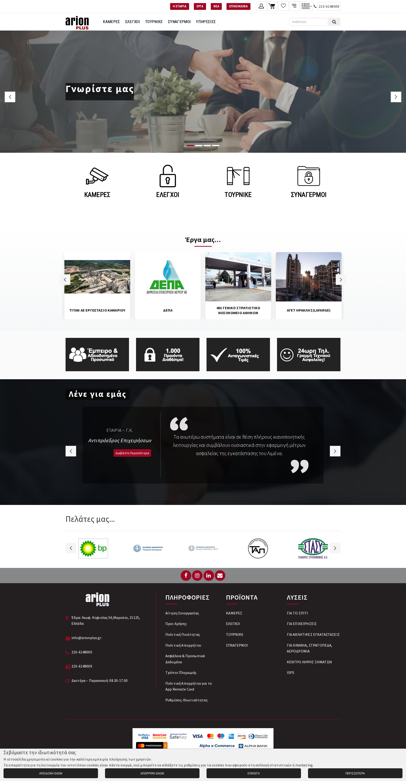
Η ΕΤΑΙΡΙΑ (179, 6)
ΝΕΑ (216, 6)
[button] (10, 97)
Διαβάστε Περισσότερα (132, 453)
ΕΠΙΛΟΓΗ (254, 773)
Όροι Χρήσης (176, 623)
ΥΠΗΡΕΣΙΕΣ (206, 21)
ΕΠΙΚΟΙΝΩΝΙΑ (238, 6)
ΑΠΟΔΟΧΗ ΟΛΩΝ (50, 773)
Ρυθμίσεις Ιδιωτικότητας (186, 700)
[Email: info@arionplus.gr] (220, 575)
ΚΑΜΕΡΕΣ (111, 21)
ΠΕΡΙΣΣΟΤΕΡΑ (355, 773)
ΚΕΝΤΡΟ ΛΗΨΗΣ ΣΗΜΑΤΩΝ (309, 662)
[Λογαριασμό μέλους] (261, 6)
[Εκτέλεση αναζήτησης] (334, 22)
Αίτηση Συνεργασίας (182, 613)
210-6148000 (329, 6)
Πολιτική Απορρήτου (183, 645)
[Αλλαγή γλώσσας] (306, 6)
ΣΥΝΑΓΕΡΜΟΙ (179, 21)
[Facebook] (186, 575)
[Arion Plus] (77, 22)
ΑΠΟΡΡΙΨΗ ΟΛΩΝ (152, 773)
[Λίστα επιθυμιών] (283, 6)
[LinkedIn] (208, 575)
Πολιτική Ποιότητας (182, 634)
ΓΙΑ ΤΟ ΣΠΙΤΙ (297, 613)
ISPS (290, 672)
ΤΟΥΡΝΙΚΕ (154, 21)
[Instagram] (197, 575)
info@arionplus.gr (86, 637)
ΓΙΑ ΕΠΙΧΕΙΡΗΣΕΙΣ (302, 623)
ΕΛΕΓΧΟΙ (132, 21)
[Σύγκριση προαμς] (294, 6)
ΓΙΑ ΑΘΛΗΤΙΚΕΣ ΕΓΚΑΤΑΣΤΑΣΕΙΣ (313, 634)
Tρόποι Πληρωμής (180, 672)
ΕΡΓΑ (200, 6)
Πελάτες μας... (90, 519)
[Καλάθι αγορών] (272, 6)
